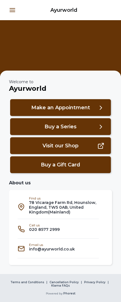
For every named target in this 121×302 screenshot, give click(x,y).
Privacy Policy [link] (95, 282)
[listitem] (58, 206)
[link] (64, 10)
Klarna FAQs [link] (60, 285)
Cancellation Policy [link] (64, 282)
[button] (12, 10)
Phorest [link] (69, 293)
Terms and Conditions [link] (27, 282)
